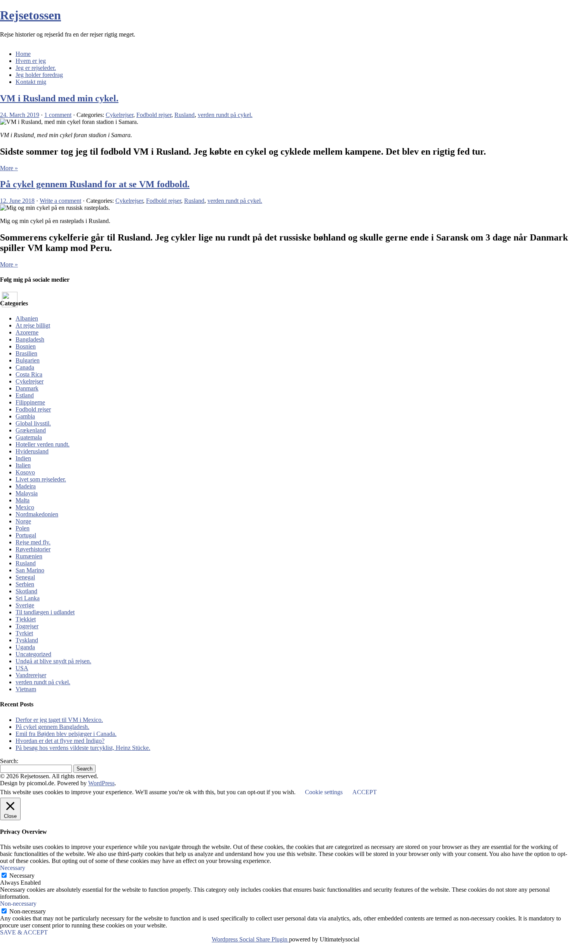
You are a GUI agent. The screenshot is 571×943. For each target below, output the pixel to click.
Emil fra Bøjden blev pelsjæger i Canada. (66, 733)
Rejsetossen (30, 15)
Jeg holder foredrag (39, 74)
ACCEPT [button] (364, 792)
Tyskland (27, 640)
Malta (23, 500)
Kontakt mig (31, 81)
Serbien (25, 584)
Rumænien (29, 556)
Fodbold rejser (153, 115)
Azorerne (27, 332)
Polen (23, 528)
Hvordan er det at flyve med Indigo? (60, 740)
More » (9, 168)
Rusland (184, 115)
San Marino (30, 570)
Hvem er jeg (31, 61)
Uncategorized (33, 654)
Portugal (26, 535)
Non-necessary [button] (18, 903)
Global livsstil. (33, 423)
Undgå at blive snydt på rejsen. (53, 661)
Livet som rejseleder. (41, 479)
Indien (23, 458)
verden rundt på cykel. (225, 115)
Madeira (26, 486)
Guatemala (29, 437)
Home (23, 54)
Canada (25, 367)
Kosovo (25, 472)
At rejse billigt (33, 325)
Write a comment (60, 200)
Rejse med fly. (33, 542)
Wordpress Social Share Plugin (250, 939)
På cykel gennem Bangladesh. (52, 726)
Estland (25, 395)
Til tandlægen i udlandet (45, 612)
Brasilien (26, 353)
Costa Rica (29, 374)
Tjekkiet (26, 619)
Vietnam (26, 689)
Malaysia (27, 493)
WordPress (101, 783)
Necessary (22, 875)
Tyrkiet (24, 633)
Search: (9, 761)
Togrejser (27, 626)
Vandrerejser (31, 675)
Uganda (25, 647)
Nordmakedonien (37, 514)
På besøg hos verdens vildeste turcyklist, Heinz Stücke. (83, 747)
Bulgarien (28, 360)
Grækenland (31, 430)
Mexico (25, 507)
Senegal (25, 577)
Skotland (26, 591)
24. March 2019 (19, 115)
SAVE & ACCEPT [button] (24, 932)
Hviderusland (32, 451)
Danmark (27, 388)
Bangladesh (30, 339)
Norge (23, 521)
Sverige (25, 605)
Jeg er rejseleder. (36, 67)
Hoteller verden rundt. (43, 444)
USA (22, 668)
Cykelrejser (119, 115)
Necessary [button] (12, 868)
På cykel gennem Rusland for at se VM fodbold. (95, 184)
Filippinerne (30, 402)
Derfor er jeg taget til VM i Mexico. (59, 719)
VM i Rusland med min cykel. (59, 98)
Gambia (25, 416)
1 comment (57, 115)
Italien (23, 465)
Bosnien (26, 346)
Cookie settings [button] (324, 792)
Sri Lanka (28, 598)
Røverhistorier (33, 549)
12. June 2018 (17, 200)
